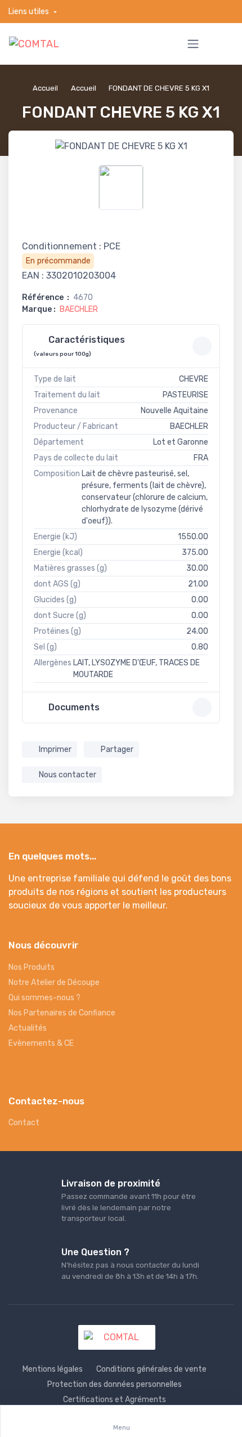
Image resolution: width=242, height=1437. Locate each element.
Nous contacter (66, 775)
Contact (23, 1122)
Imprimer (54, 749)
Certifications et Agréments (114, 1399)
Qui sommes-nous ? (44, 997)
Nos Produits (31, 967)
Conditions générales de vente (151, 1369)
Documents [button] (73, 707)
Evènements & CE (41, 1043)
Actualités (27, 1028)
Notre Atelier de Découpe (54, 982)
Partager (116, 749)
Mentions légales (53, 1369)
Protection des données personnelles (114, 1384)
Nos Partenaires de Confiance (61, 1013)
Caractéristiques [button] (79, 345)
